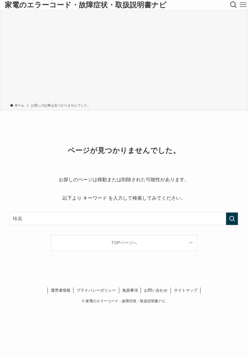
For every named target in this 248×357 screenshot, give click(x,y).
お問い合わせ (156, 290)
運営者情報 (60, 290)
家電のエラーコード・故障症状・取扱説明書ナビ (86, 4)
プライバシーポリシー (96, 290)
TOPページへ (124, 242)
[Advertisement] (124, 57)
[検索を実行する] (232, 218)
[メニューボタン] (243, 5)
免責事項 (130, 290)
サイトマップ (185, 290)
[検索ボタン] (233, 5)
